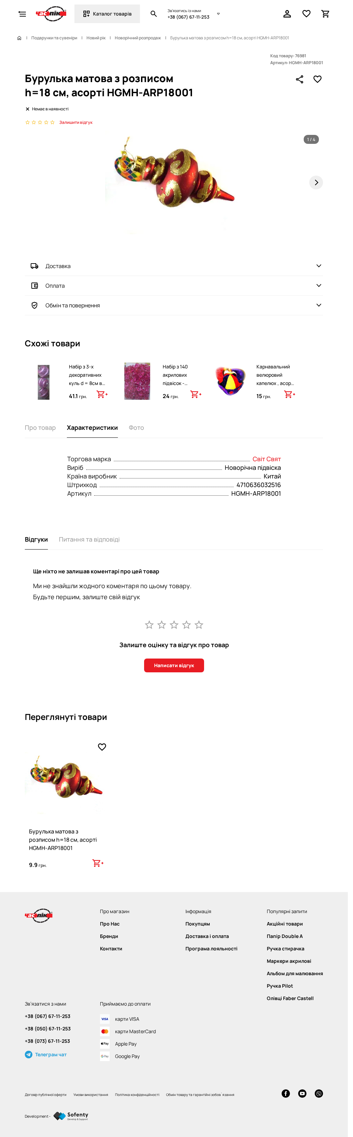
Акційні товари (285, 924)
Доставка (58, 266)
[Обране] (306, 14)
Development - (38, 1116)
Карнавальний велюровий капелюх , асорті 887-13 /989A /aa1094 (275, 383)
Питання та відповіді (89, 539)
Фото (136, 427)
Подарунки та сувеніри (54, 38)
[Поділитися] (299, 79)
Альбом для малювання (295, 973)
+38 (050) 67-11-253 (48, 1028)
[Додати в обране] (317, 79)
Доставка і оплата (207, 936)
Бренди (109, 936)
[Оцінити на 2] (161, 624)
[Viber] (319, 1094)
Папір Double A (285, 936)
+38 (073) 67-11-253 (47, 1041)
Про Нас (110, 924)
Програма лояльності (211, 948)
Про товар (40, 427)
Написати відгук (174, 665)
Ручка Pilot (280, 986)
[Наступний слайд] (316, 182)
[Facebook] (286, 1094)
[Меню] (22, 14)
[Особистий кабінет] (287, 14)
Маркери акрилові (289, 961)
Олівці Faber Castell (290, 998)
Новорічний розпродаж (138, 38)
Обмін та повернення (73, 305)
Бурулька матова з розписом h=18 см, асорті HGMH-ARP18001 (63, 840)
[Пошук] (153, 14)
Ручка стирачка (285, 948)
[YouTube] (302, 1094)
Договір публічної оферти (46, 1094)
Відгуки (36, 539)
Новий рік (96, 38)
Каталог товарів (112, 13)
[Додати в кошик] (102, 394)
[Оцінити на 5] (198, 624)
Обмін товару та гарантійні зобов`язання (200, 1094)
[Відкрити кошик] (325, 14)
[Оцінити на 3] (174, 624)
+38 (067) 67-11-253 (188, 17)
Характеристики (92, 427)
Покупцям (197, 924)
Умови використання (90, 1094)
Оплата (55, 285)
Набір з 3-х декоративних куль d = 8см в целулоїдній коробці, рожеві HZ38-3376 (86, 387)
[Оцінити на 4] (186, 624)
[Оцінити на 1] (149, 624)
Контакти (111, 948)
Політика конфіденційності (137, 1094)
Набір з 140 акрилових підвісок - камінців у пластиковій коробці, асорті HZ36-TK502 (180, 391)
